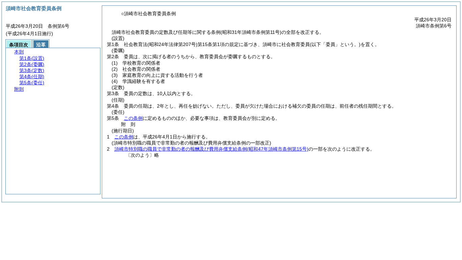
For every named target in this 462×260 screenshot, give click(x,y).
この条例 (133, 118)
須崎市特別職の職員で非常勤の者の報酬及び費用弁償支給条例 (211, 149)
